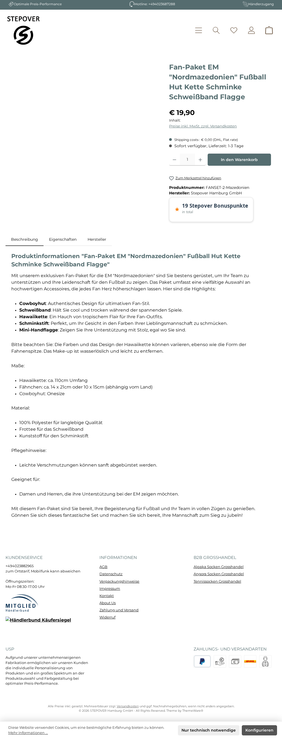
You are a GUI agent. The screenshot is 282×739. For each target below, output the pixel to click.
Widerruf (107, 617)
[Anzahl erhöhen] (200, 160)
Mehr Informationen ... (28, 733)
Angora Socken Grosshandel (219, 574)
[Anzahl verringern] (174, 160)
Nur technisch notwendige (208, 730)
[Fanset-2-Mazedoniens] (84, 121)
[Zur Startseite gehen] (23, 30)
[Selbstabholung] (265, 661)
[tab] (25, 239)
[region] (85, 121)
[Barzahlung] (235, 661)
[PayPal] (202, 661)
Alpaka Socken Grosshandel (219, 567)
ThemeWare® (192, 711)
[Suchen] (216, 30)
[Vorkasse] (220, 661)
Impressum (109, 589)
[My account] (251, 30)
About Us (107, 603)
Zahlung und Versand (119, 610)
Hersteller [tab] (97, 239)
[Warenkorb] (269, 30)
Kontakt (106, 596)
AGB (103, 567)
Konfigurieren (259, 730)
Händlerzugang (261, 4)
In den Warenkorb (239, 159)
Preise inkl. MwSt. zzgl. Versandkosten (203, 126)
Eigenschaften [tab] (63, 239)
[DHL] (250, 661)
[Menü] (198, 30)
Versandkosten (128, 706)
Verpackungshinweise (119, 581)
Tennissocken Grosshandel (217, 581)
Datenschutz (111, 574)
